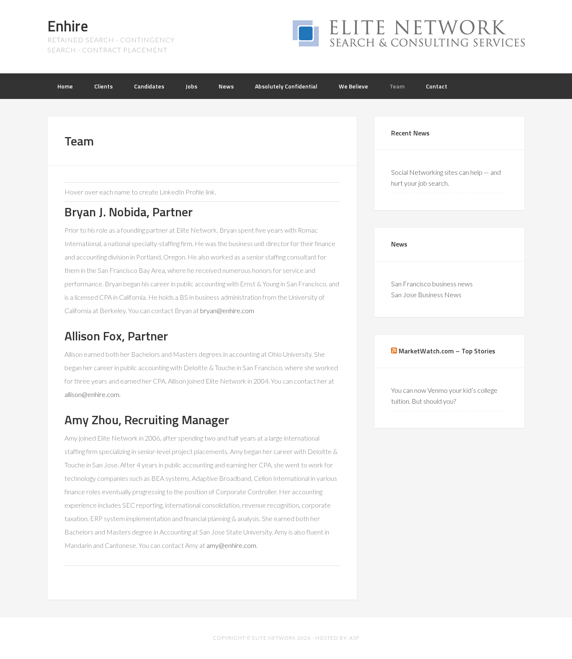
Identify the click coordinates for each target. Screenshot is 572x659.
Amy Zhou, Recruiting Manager (146, 419)
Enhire (67, 25)
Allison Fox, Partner (116, 335)
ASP (354, 638)
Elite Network (274, 638)
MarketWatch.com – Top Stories (447, 351)
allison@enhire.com (91, 394)
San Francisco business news (432, 284)
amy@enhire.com (231, 545)
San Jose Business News (426, 294)
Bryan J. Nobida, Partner (128, 211)
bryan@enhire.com (227, 310)
